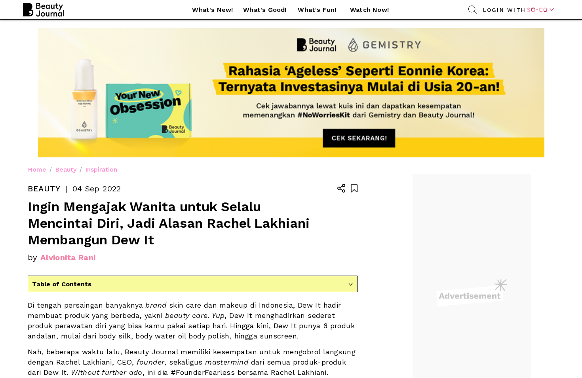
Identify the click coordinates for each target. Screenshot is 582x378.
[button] (212, 9)
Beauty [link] (65, 169)
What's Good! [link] (264, 9)
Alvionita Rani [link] (68, 257)
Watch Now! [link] (369, 9)
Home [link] (37, 169)
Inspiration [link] (101, 169)
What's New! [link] (212, 9)
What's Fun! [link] (317, 9)
